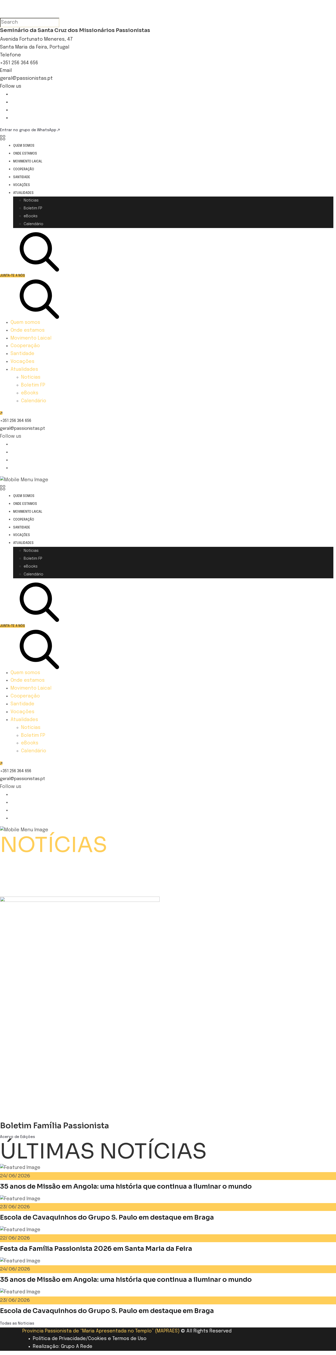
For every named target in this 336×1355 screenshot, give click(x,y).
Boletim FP (33, 208)
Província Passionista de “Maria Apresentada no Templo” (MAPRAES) (101, 1331)
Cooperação (23, 169)
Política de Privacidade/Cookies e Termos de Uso (89, 1338)
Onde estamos (25, 153)
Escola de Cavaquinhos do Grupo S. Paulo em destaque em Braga (107, 1217)
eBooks (31, 216)
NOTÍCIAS (53, 845)
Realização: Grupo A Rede (62, 1346)
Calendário (33, 224)
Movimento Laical (27, 161)
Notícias (31, 200)
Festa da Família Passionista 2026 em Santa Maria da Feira (96, 1249)
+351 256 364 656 (19, 63)
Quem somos (23, 145)
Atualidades (23, 193)
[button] (168, 861)
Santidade (21, 177)
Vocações (21, 185)
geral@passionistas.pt (26, 78)
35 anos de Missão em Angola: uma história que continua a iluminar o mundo (126, 1186)
